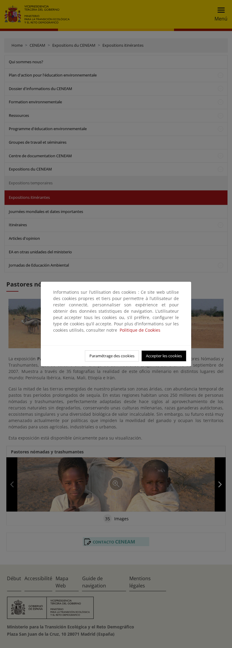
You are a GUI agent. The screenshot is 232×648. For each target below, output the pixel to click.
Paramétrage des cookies (111, 355)
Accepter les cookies (164, 355)
